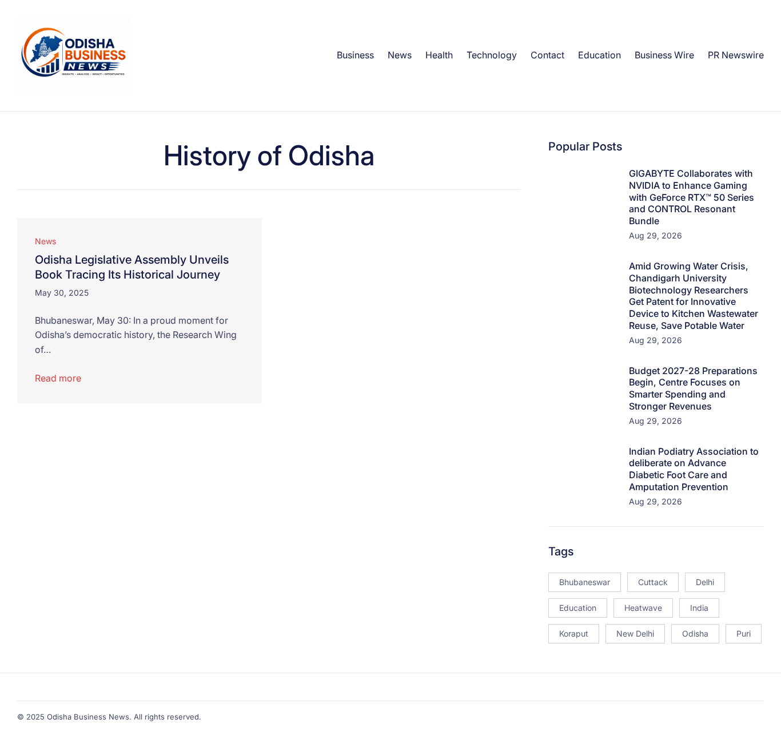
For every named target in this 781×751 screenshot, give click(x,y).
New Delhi (635, 633)
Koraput (573, 633)
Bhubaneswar (584, 582)
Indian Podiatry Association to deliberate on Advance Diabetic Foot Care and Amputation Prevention (694, 469)
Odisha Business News (88, 716)
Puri (743, 633)
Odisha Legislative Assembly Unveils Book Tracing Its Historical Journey (132, 267)
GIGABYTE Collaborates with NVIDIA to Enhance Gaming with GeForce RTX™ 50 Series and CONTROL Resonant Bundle (691, 197)
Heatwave (643, 608)
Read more (58, 378)
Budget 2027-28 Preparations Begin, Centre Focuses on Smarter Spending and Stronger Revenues (693, 388)
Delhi (705, 582)
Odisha (695, 633)
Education (577, 608)
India (699, 608)
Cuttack (653, 582)
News (45, 241)
